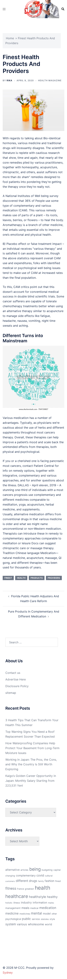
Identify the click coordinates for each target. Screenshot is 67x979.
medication (47, 908)
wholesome (36, 924)
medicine (12, 913)
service (36, 919)
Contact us (12, 673)
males (51, 903)
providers (54, 578)
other (54, 913)
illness (16, 902)
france (20, 888)
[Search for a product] (62, 9)
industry (26, 902)
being (35, 869)
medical (34, 908)
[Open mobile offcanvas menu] (4, 9)
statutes (45, 919)
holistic (9, 903)
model (47, 913)
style (52, 919)
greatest (29, 888)
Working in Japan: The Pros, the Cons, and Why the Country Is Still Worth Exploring (31, 764)
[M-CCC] (34, 8)
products (37, 578)
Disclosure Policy (17, 686)
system (10, 924)
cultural (49, 875)
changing (10, 875)
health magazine (49, 80)
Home (10, 38)
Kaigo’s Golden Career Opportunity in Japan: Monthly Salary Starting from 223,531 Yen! (30, 780)
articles (24, 870)
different (22, 881)
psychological (13, 919)
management (13, 908)
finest (8, 578)
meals (25, 908)
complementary (26, 875)
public (26, 919)
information (40, 902)
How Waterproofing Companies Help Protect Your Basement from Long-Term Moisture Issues (32, 748)
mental (36, 913)
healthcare (16, 896)
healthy (52, 897)
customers (10, 881)
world (48, 924)
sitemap (10, 693)
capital (57, 870)
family (41, 881)
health (21, 578)
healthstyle (37, 897)
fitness (10, 888)
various (22, 924)
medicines (24, 913)
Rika (9, 80)
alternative (12, 869)
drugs (33, 881)
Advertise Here (15, 679)
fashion (49, 881)
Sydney (8, 972)
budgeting (47, 870)
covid (40, 875)
